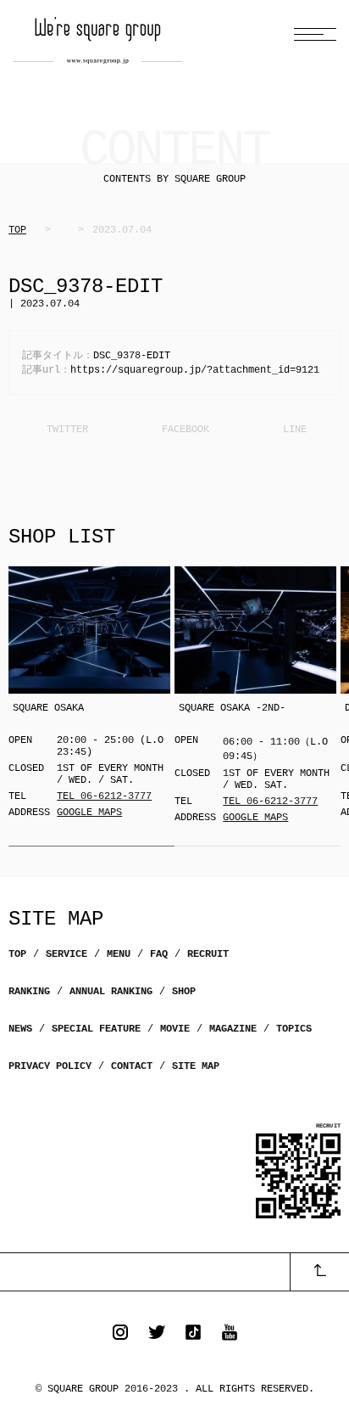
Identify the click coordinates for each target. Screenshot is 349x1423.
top (17, 954)
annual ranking (110, 992)
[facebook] (184, 430)
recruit (208, 954)
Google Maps (89, 812)
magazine (233, 1029)
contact (131, 1066)
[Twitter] (66, 430)
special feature (96, 1029)
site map (195, 1066)
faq (159, 954)
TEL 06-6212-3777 (104, 796)
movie (175, 1029)
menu (118, 954)
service (66, 954)
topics (294, 1029)
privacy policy (49, 1066)
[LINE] (292, 430)
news (20, 1029)
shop (184, 992)
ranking (29, 992)
